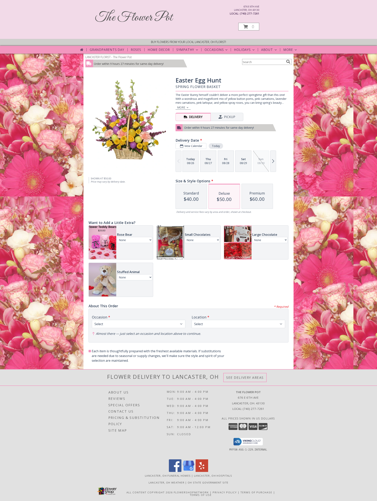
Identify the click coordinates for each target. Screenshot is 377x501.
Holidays (242, 50)
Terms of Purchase (256, 492)
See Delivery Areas (245, 377)
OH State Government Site (208, 482)
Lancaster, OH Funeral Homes (168, 475)
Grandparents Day (107, 50)
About (267, 50)
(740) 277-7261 (249, 13)
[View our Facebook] (175, 471)
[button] (248, 26)
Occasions (214, 50)
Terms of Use (201, 495)
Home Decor (159, 50)
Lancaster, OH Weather (166, 482)
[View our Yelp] (202, 471)
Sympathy (185, 50)
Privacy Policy (225, 492)
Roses (136, 50)
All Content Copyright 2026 (149, 492)
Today (216, 146)
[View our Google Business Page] (188, 471)
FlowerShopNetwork (191, 492)
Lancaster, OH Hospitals (213, 475)
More (288, 50)
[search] (288, 62)
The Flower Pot (133, 18)
